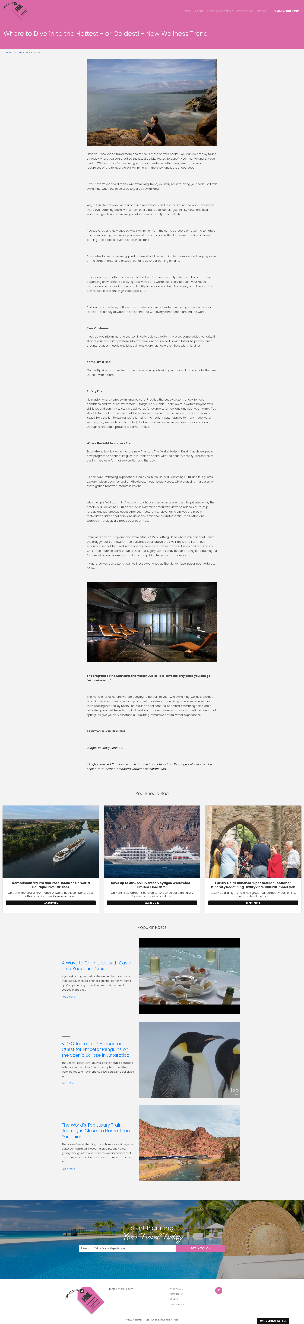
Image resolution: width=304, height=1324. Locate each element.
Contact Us (176, 1294)
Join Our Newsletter (273, 1320)
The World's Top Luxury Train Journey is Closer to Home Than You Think (96, 1131)
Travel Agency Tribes (169, 1320)
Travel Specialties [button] (219, 11)
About (199, 11)
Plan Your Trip (286, 11)
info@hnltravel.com (122, 1288)
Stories (261, 11)
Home (187, 11)
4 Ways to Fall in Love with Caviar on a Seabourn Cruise (97, 966)
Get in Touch (200, 1248)
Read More (68, 997)
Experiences (245, 11)
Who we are (176, 1288)
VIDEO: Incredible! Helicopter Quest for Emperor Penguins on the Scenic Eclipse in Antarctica (96, 1049)
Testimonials (176, 1304)
